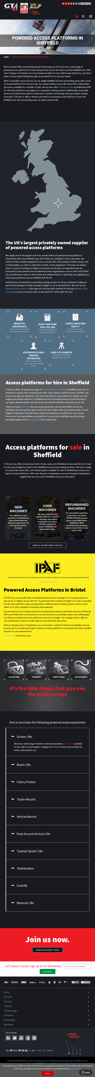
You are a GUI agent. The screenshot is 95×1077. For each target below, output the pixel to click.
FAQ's (86, 1061)
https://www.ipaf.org (48, 582)
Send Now (47, 971)
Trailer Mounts (26, 799)
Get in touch (9, 635)
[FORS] (54, 982)
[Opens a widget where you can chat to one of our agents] (86, 1073)
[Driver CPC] (33, 982)
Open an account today (47, 950)
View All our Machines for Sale (47, 545)
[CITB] (23, 982)
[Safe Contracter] (49, 982)
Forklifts (22, 886)
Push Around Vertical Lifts (33, 834)
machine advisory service (17, 288)
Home (6, 57)
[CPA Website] (60, 982)
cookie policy (75, 1068)
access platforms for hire (54, 389)
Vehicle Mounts (27, 817)
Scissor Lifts (24, 737)
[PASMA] (14, 982)
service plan (34, 419)
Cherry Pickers (26, 782)
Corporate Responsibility (16, 1061)
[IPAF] (7, 982)
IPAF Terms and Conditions (60, 1061)
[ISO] (75, 982)
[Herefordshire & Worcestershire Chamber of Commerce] (67, 982)
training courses (65, 87)
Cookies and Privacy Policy (38, 1061)
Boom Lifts (24, 765)
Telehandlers (25, 868)
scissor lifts (68, 743)
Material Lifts (25, 903)
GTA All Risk (77, 1061)
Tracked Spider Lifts (30, 851)
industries (25, 406)
